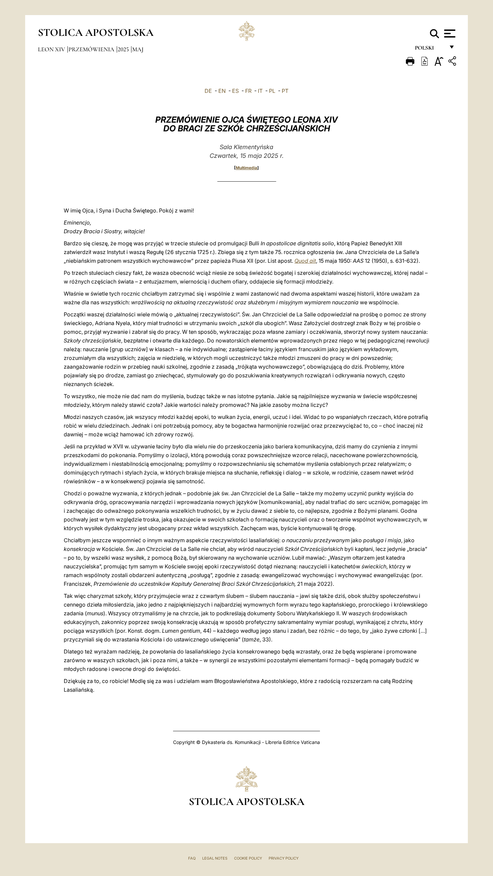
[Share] (453, 62)
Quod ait (305, 260)
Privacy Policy (283, 858)
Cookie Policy (248, 858)
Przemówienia (92, 49)
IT (260, 90)
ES (235, 90)
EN (222, 90)
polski (429, 49)
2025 (124, 49)
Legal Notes (214, 858)
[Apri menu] (448, 33)
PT (285, 90)
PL (272, 90)
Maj (138, 49)
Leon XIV (52, 49)
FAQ (192, 858)
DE (208, 90)
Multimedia (246, 167)
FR (248, 90)
